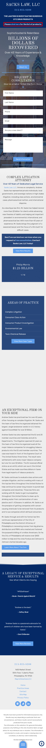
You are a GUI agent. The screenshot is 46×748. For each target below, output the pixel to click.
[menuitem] (23, 685)
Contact (23, 691)
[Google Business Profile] (17, 703)
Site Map (23, 695)
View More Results (23, 251)
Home (23, 685)
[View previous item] (17, 275)
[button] (41, 743)
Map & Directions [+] (23, 679)
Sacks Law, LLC (10, 187)
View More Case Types (23, 341)
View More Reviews (23, 644)
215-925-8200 (23, 10)
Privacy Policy (23, 698)
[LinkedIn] (28, 703)
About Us (23, 67)
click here (15, 24)
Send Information (23, 159)
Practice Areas (23, 688)
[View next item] (28, 275)
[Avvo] (23, 703)
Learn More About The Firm (15, 547)
